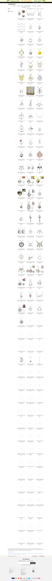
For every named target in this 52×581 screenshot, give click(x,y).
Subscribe (32, 563)
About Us (10, 569)
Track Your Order (35, 2)
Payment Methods (23, 574)
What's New (33, 8)
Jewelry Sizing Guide (23, 572)
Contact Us (10, 572)
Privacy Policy (29, 564)
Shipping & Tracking (23, 569)
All (8, 9)
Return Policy (22, 571)
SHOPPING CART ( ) (41, 2)
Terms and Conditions (11, 570)
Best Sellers (30, 8)
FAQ (21, 570)
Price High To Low (42, 8)
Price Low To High (37, 8)
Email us (33, 569)
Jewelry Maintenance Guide (24, 573)
